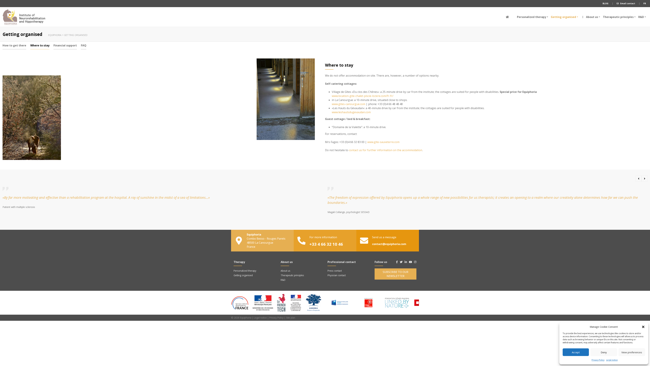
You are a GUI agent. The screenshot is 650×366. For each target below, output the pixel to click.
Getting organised (563, 17)
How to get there (14, 45)
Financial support (65, 45)
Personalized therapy (531, 17)
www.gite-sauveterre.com (383, 142)
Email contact (627, 3)
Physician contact (337, 275)
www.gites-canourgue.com (348, 104)
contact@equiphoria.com (389, 244)
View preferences (631, 352)
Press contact (335, 270)
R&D (641, 17)
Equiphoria (24, 17)
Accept (576, 352)
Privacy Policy (598, 360)
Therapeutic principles (618, 17)
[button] (643, 326)
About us (591, 17)
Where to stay (39, 45)
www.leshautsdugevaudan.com (351, 112)
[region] (373, 302)
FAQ (83, 45)
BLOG (605, 3)
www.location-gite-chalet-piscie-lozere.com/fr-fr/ (362, 96)
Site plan (290, 317)
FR (644, 3)
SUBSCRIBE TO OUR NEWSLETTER (395, 274)
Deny (604, 352)
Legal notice (612, 360)
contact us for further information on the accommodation (385, 150)
